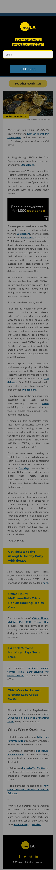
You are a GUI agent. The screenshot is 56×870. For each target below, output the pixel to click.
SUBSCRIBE (28, 69)
